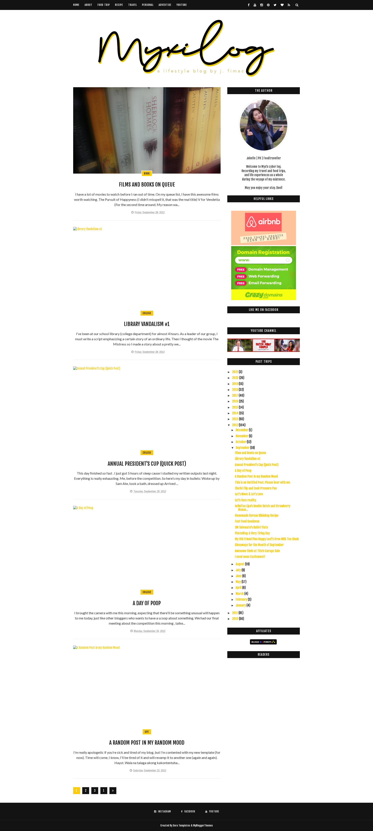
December (242, 430)
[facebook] (248, 5)
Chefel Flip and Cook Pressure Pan (256, 488)
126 (104, 791)
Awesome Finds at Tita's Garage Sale (257, 551)
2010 (235, 618)
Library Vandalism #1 (147, 324)
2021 (235, 372)
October (241, 442)
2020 (235, 378)
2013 (235, 419)
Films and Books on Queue (147, 184)
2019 (235, 384)
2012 (235, 425)
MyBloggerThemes (203, 825)
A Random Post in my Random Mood (146, 742)
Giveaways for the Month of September (259, 545)
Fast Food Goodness (247, 521)
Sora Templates (181, 825)
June (239, 576)
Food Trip (104, 4)
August (240, 564)
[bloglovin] (282, 5)
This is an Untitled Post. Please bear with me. (263, 482)
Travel (132, 4)
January (241, 605)
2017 (235, 395)
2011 (235, 613)
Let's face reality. (245, 500)
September (243, 448)
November (242, 436)
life (147, 731)
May (239, 582)
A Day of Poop (147, 603)
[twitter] (275, 5)
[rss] (289, 5)
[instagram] (261, 5)
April (239, 587)
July (239, 570)
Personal (147, 4)
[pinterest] (268, 5)
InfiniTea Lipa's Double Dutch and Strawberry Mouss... (262, 507)
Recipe (119, 4)
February (242, 599)
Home (76, 4)
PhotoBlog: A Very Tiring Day (252, 533)
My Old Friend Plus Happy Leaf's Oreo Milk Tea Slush (267, 539)
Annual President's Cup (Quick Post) (147, 464)
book (147, 173)
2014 (235, 413)
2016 (235, 401)
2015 (235, 407)
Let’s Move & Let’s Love (249, 494)
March (240, 593)
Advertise (165, 4)
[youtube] (255, 5)
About (88, 4)
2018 (235, 389)
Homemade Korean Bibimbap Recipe (256, 515)
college (147, 313)
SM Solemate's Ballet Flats (251, 527)
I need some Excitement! (250, 557)
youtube (182, 4)
